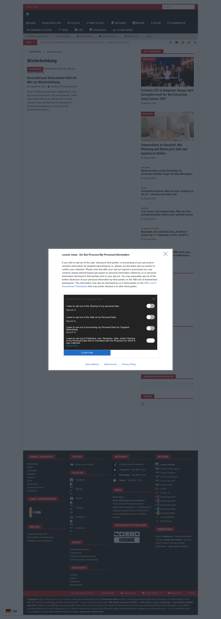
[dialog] (110, 309)
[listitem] (110, 299)
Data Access (110, 364)
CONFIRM (87, 353)
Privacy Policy (129, 364)
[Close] (166, 255)
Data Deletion (92, 364)
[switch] (150, 306)
